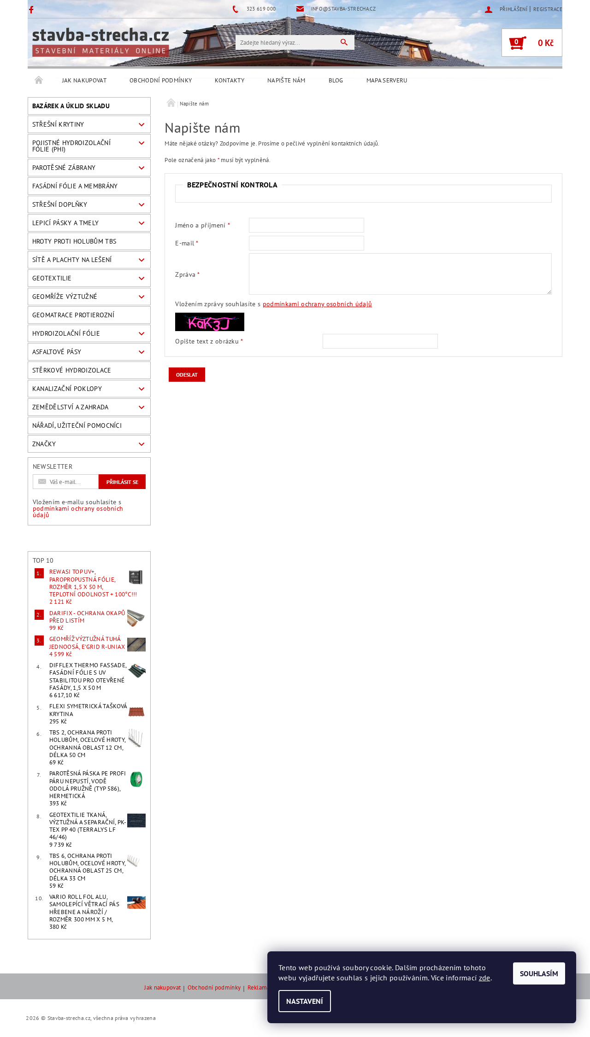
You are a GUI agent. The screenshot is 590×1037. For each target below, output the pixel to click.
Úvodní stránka (39, 81)
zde (484, 977)
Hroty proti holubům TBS (74, 241)
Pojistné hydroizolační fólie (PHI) (71, 146)
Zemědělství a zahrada (70, 407)
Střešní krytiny (58, 124)
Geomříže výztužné (64, 296)
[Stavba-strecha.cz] (100, 41)
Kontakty (229, 80)
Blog (336, 80)
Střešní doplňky (60, 204)
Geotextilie (52, 278)
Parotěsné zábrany (63, 167)
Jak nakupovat (84, 80)
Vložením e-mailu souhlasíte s (78, 508)
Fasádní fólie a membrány (75, 186)
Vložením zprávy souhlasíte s (273, 304)
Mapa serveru (386, 80)
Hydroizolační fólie (66, 333)
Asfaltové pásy (56, 352)
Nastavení (304, 1001)
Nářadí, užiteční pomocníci (77, 425)
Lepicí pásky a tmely (65, 223)
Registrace (547, 9)
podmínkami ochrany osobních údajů (78, 511)
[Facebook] (32, 9)
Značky (44, 444)
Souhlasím (539, 973)
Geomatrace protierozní (73, 315)
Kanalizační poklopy (67, 389)
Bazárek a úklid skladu (71, 106)
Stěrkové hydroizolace (72, 370)
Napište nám (286, 80)
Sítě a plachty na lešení (72, 260)
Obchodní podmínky (161, 80)
